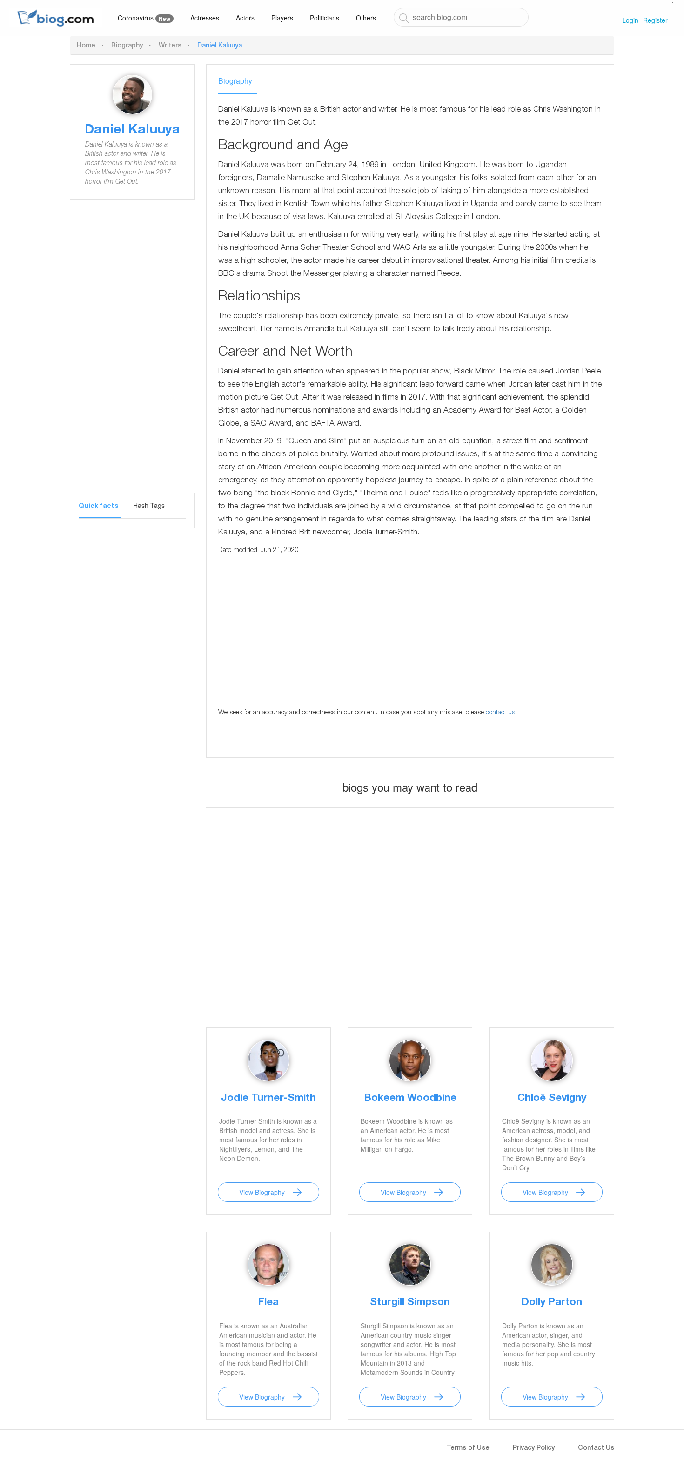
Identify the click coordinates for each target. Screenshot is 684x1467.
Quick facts (98, 506)
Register (655, 20)
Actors (245, 17)
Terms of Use (468, 1448)
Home (86, 46)
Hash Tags (149, 505)
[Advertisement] (132, 353)
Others (366, 17)
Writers (170, 46)
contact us (500, 713)
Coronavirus (144, 18)
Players (282, 17)
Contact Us (596, 1448)
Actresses (204, 17)
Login (630, 20)
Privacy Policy (534, 1448)
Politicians (324, 17)
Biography (127, 46)
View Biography (262, 1192)
